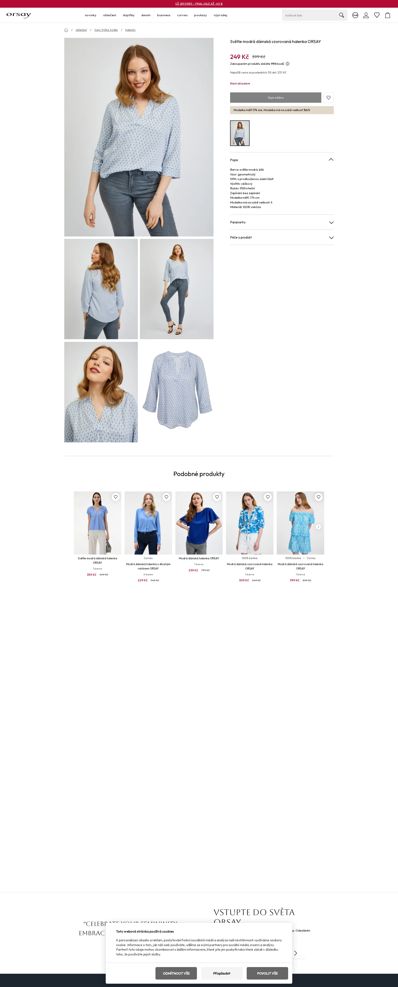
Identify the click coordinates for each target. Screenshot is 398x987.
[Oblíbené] (377, 15)
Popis (234, 160)
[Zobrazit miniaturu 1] (101, 289)
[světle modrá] (240, 133)
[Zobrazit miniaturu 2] (177, 289)
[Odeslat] (295, 953)
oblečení (81, 30)
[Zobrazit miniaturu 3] (101, 392)
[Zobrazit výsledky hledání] (341, 15)
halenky (130, 30)
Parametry (238, 222)
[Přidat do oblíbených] (116, 497)
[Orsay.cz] (19, 15)
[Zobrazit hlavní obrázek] (139, 136)
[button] (328, 98)
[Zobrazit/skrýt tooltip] (287, 63)
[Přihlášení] (366, 15)
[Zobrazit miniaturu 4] (177, 392)
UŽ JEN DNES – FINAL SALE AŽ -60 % (199, 4)
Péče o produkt (241, 237)
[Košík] (388, 15)
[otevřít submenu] (98, 15)
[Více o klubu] (355, 15)
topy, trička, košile (106, 30)
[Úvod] (66, 30)
